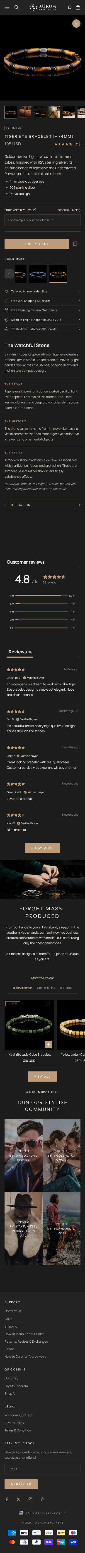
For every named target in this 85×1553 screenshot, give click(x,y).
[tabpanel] (42, 760)
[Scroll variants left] (9, 273)
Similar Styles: (15, 259)
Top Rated (66, 988)
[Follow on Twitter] (18, 1499)
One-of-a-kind (46, 988)
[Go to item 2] (25, 112)
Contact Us (13, 1311)
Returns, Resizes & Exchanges (26, 1341)
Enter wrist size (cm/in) (20, 210)
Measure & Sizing (68, 210)
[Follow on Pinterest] (42, 1499)
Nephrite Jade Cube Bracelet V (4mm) (29, 1054)
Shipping (11, 1326)
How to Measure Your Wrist (24, 1334)
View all (42, 1076)
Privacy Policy (14, 1422)
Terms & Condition (18, 1430)
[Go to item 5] (69, 112)
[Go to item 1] (11, 112)
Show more (42, 848)
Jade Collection (23, 988)
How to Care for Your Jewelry (25, 1356)
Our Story (11, 1378)
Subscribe (21, 1483)
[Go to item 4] (54, 112)
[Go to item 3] (40, 112)
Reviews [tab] (20, 652)
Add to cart (36, 244)
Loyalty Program (16, 1386)
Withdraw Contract (19, 1415)
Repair (9, 1349)
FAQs (8, 1319)
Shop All (10, 1393)
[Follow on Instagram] (30, 1499)
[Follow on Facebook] (7, 1499)
